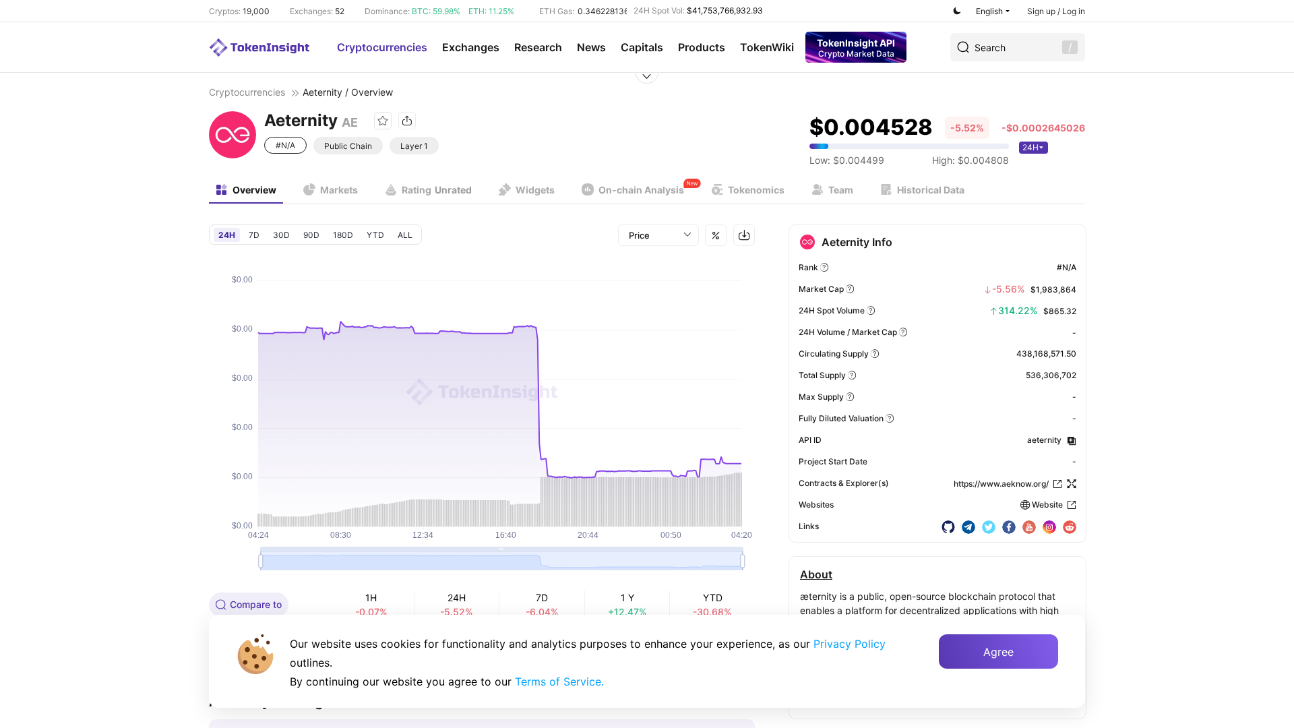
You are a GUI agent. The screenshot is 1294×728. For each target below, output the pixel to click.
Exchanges (470, 47)
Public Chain (348, 146)
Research (538, 47)
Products (701, 47)
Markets (339, 189)
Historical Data (930, 189)
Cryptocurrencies (382, 47)
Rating (437, 189)
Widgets (535, 189)
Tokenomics (756, 189)
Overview (254, 189)
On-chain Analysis (641, 189)
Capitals (642, 47)
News (591, 47)
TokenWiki (767, 47)
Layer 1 (414, 146)
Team (840, 189)
